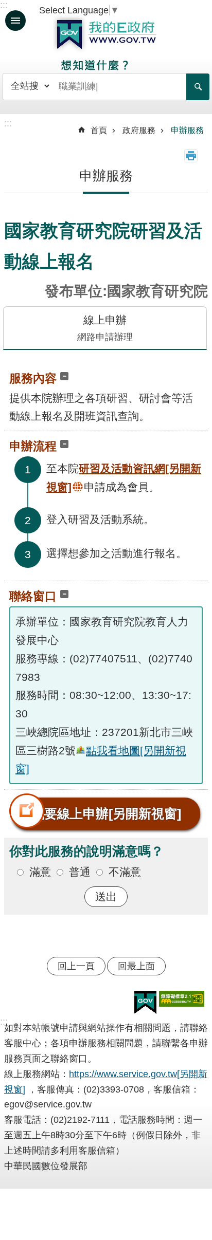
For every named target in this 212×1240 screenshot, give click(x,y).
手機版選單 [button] (15, 20)
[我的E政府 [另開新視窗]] (145, 1002)
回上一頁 (76, 966)
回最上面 (136, 966)
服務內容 (33, 378)
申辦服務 (187, 130)
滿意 (40, 872)
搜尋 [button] (197, 86)
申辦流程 (33, 446)
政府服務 (138, 130)
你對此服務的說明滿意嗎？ (86, 851)
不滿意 (125, 872)
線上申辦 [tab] (105, 328)
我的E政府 (106, 34)
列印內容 (191, 155)
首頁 (99, 130)
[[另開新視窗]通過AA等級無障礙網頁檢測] (181, 999)
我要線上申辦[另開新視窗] (106, 813)
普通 (80, 872)
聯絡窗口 (33, 596)
